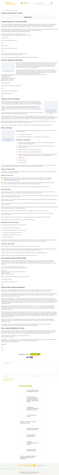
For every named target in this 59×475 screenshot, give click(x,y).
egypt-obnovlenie (13, 3)
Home (3, 10)
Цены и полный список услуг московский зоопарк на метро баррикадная (8, 139)
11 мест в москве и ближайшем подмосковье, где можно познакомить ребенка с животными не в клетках (33, 399)
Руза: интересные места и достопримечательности (33, 391)
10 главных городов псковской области (31, 450)
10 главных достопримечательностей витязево (33, 443)
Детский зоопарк (5, 191)
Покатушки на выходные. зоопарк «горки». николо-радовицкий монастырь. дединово (51, 111)
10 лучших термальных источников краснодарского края (28, 422)
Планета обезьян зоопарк (8, 71)
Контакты (11, 468)
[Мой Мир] (30, 357)
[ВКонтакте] (27, 357)
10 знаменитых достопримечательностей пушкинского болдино (33, 408)
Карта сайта (7, 468)
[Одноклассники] (28, 357)
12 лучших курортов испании (31, 416)
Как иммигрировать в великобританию (32, 435)
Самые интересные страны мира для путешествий (33, 429)
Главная (2, 468)
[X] (32, 357)
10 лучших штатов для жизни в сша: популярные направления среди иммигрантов (28, 457)
